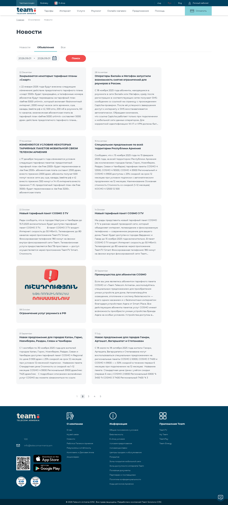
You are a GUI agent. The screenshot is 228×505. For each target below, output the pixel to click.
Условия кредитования (121, 443)
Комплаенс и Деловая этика (80, 452)
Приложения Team (172, 423)
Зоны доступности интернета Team (127, 466)
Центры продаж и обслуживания (126, 452)
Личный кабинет (201, 3)
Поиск (76, 58)
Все (63, 47)
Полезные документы (120, 470)
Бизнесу (44, 3)
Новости (24, 47)
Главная (20, 20)
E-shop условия (117, 439)
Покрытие (114, 457)
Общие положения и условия (124, 430)
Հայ (159, 3)
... (54, 58)
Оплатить (201, 10)
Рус (169, 3)
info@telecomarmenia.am (38, 445)
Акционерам (73, 457)
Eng (180, 3)
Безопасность (116, 434)
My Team (163, 434)
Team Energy (165, 443)
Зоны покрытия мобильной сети (125, 461)
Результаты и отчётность (79, 448)
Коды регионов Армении (122, 484)
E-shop (62, 3)
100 (26, 439)
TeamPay (163, 439)
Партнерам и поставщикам (123, 475)
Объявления (45, 47)
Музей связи (73, 434)
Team (26, 11)
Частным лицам (26, 3)
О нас (69, 430)
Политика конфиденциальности (125, 479)
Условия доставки (118, 448)
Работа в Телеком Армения (80, 443)
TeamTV (163, 430)
